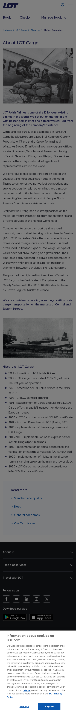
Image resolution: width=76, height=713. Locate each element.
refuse (26, 690)
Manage (24, 706)
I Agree (49, 706)
